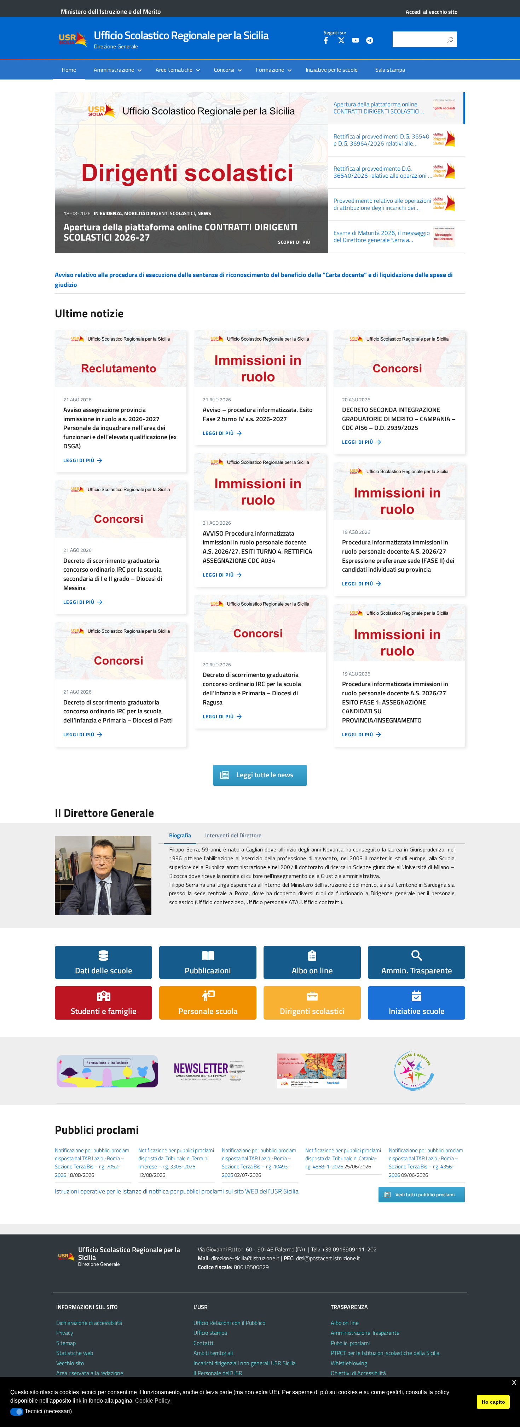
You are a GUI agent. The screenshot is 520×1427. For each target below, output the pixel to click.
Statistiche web (74, 1353)
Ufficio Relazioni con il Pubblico (229, 1323)
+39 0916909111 (343, 1249)
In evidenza (108, 203)
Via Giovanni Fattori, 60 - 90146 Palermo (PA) (251, 1249)
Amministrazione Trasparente (365, 1332)
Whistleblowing (349, 1363)
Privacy (64, 1332)
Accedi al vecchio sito (431, 11)
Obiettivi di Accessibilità (358, 1373)
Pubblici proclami (350, 1343)
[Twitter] (341, 41)
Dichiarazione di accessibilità (89, 1323)
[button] (16, 1412)
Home (69, 69)
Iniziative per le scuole (332, 69)
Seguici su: (335, 32)
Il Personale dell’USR (217, 1373)
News (204, 203)
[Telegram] (369, 41)
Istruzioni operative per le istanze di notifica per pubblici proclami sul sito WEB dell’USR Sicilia (177, 1191)
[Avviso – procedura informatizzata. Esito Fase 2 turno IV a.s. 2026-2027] (260, 357)
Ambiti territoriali (213, 1353)
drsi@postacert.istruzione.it (328, 1258)
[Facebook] (327, 41)
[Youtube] (355, 41)
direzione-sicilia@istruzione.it (245, 1258)
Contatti (203, 1343)
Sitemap (66, 1343)
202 (372, 1249)
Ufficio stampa (210, 1332)
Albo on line (345, 1323)
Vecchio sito (70, 1363)
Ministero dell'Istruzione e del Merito (111, 11)
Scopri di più (294, 242)
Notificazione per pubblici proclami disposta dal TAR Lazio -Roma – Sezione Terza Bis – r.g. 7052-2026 (93, 1162)
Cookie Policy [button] (152, 1401)
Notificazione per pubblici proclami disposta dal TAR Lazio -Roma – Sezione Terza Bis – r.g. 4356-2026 (426, 1162)
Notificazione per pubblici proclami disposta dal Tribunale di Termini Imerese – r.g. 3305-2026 (176, 1158)
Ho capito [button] (493, 1402)
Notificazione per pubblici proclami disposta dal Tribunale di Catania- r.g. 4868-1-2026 (343, 1158)
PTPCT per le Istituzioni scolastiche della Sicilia (385, 1353)
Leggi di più (80, 460)
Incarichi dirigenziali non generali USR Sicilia (244, 1363)
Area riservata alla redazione (89, 1373)
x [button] (514, 1382)
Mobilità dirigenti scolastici (159, 203)
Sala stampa (390, 69)
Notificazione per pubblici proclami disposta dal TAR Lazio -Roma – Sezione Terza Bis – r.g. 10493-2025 (259, 1162)
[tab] (180, 835)
